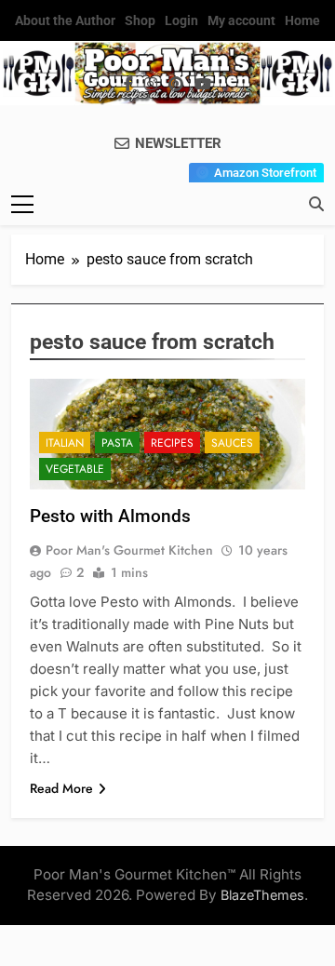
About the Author (65, 20)
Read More (61, 788)
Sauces (232, 443)
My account (241, 20)
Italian (65, 443)
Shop (140, 20)
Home (302, 20)
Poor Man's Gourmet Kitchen (129, 550)
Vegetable (75, 469)
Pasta (117, 443)
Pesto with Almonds (110, 516)
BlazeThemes (262, 895)
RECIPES (172, 443)
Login (181, 20)
